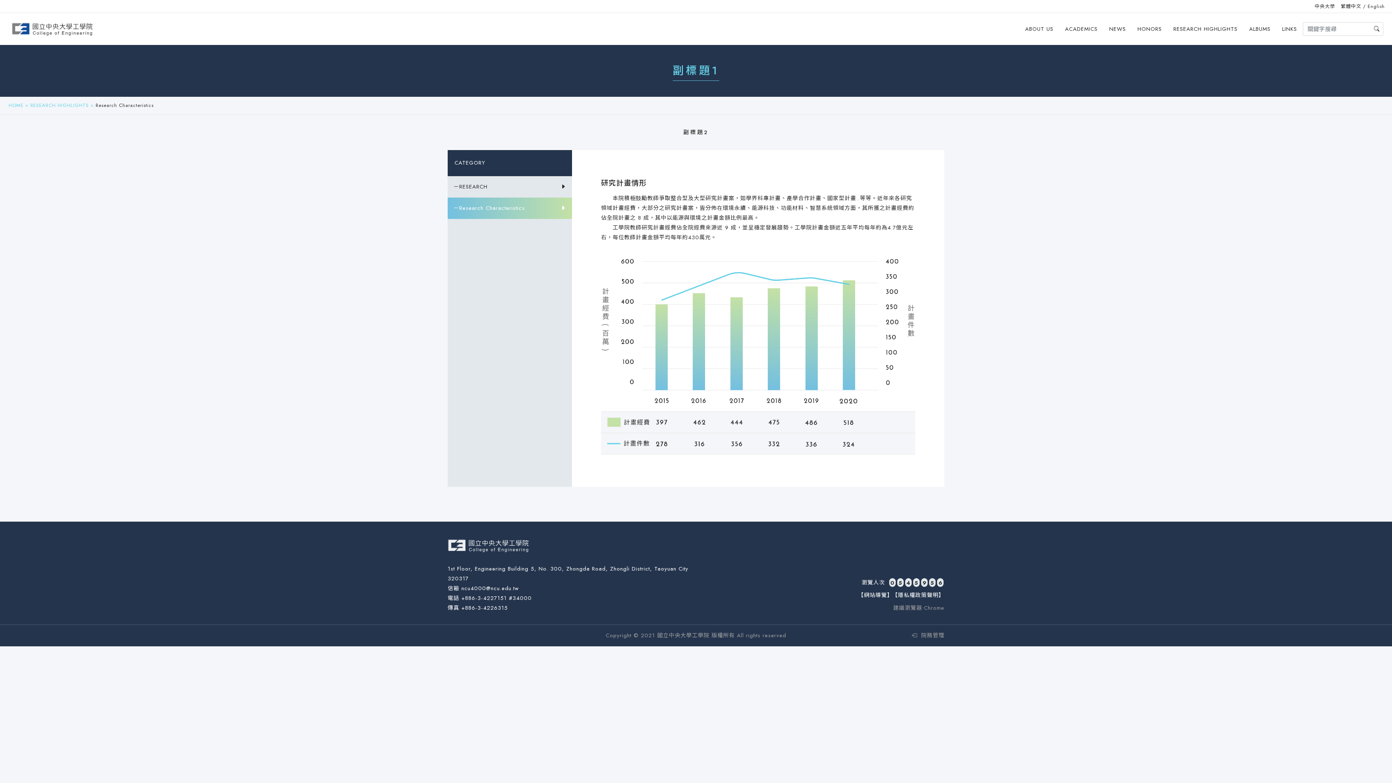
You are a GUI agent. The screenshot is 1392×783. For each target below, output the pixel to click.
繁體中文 (1351, 6)
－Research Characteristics (489, 208)
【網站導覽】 (875, 595)
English (1376, 6)
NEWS (1117, 29)
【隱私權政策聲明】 (918, 595)
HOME (16, 105)
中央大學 (1325, 6)
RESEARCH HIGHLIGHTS (1205, 29)
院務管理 (931, 635)
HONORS (1150, 29)
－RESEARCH (470, 187)
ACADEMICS (1081, 29)
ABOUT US (1039, 29)
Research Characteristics (125, 105)
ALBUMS (1260, 29)
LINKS (1289, 29)
